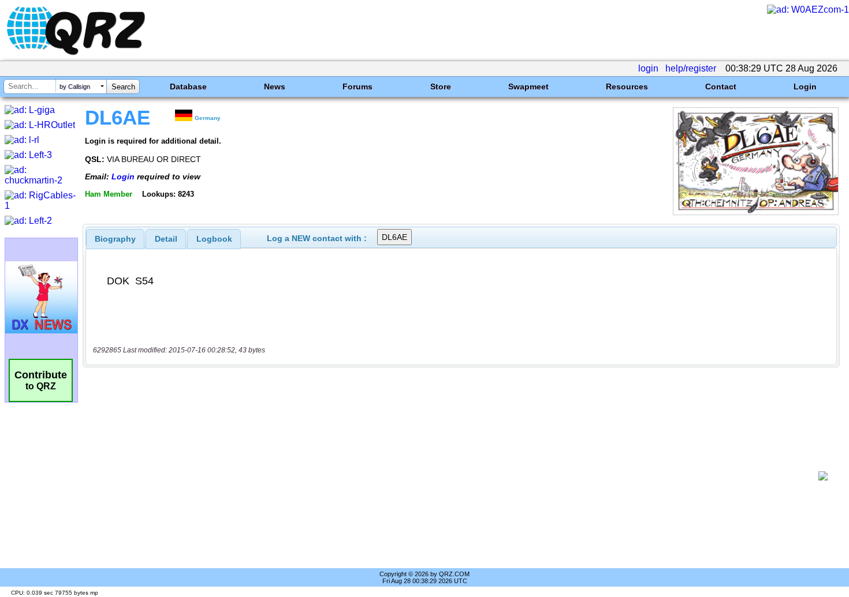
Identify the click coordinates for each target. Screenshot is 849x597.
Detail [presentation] (166, 238)
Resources (627, 86)
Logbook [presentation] (214, 238)
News (274, 86)
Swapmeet (528, 86)
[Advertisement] (453, 476)
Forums (357, 86)
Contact (720, 86)
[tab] (115, 239)
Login (805, 86)
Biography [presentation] (115, 238)
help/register (690, 68)
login (648, 68)
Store (440, 86)
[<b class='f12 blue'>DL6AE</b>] (756, 212)
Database (188, 86)
